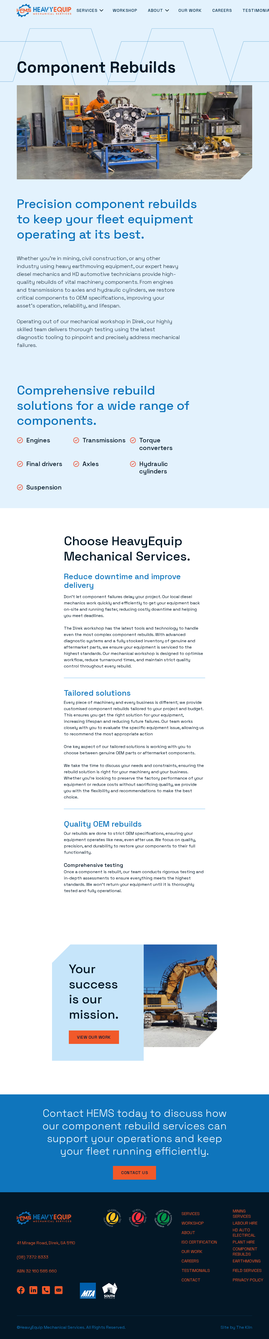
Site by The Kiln (236, 1327)
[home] (44, 10)
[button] (89, 10)
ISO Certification (199, 1242)
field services (247, 1270)
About (188, 1232)
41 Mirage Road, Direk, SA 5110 (46, 1243)
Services (191, 1213)
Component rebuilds (245, 1251)
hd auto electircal (244, 1232)
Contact (191, 1280)
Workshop (125, 10)
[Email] (61, 1290)
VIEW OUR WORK (94, 1037)
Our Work (190, 10)
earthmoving (247, 1261)
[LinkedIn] (35, 1290)
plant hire (244, 1242)
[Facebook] (23, 1290)
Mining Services (242, 1214)
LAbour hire (245, 1223)
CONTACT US (134, 1172)
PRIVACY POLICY (248, 1280)
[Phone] (48, 1290)
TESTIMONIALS (196, 1270)
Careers (222, 10)
